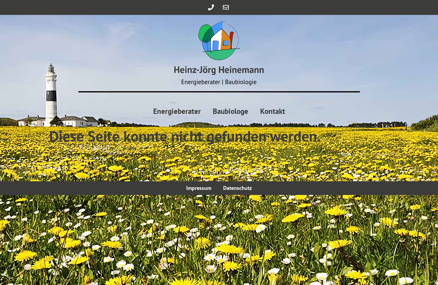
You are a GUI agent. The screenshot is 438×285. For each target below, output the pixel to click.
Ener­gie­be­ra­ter (177, 111)
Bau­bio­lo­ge (230, 111)
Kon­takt (272, 111)
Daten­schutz (237, 188)
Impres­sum (198, 188)
